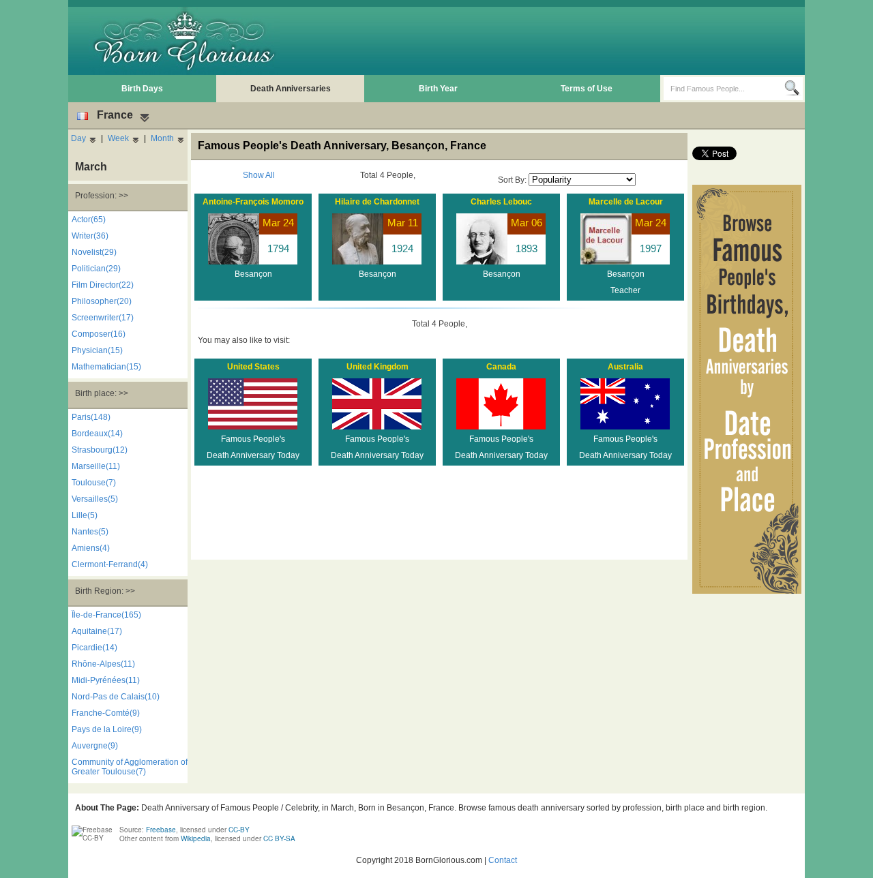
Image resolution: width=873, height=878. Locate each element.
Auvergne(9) (95, 746)
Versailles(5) (95, 499)
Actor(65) (89, 219)
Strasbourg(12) (100, 450)
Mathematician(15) (106, 367)
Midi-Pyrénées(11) (106, 680)
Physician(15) (97, 350)
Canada (501, 367)
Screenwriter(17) (103, 317)
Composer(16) (98, 334)
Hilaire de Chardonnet (377, 202)
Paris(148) (91, 417)
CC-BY (239, 829)
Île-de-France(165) (106, 615)
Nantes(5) (90, 531)
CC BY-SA (279, 838)
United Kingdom (377, 367)
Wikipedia (196, 838)
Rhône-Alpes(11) (103, 664)
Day (78, 138)
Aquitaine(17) (97, 631)
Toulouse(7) (94, 482)
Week (118, 138)
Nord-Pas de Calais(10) (116, 696)
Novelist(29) (94, 252)
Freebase (161, 829)
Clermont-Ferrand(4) (110, 564)
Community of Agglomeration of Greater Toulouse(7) (130, 766)
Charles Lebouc (501, 202)
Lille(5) (85, 515)
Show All (259, 175)
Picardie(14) (94, 647)
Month (162, 138)
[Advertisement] (553, 41)
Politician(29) (96, 268)
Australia (625, 367)
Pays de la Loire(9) (107, 729)
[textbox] (724, 88)
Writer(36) (90, 236)
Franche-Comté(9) (106, 713)
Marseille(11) (96, 466)
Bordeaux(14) (97, 433)
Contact (502, 860)
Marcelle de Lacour (626, 202)
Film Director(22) (103, 285)
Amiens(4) (91, 548)
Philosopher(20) (102, 301)
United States (253, 367)
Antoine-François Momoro (253, 202)
